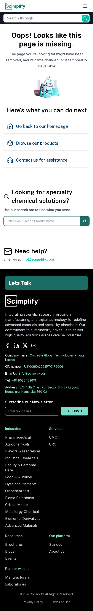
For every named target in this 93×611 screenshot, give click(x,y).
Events (10, 558)
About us (56, 551)
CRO (52, 444)
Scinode (55, 544)
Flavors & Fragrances (23, 451)
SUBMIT (77, 411)
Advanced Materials (21, 525)
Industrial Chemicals (21, 458)
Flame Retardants (19, 498)
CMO (53, 437)
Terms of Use (60, 602)
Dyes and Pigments (21, 484)
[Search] (84, 221)
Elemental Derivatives (22, 518)
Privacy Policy (33, 602)
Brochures (14, 544)
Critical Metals (16, 505)
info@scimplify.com (38, 259)
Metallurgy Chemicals (22, 511)
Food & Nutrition (18, 477)
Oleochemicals (17, 491)
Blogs (9, 551)
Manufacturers (17, 577)
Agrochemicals (17, 444)
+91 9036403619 (24, 380)
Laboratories (15, 584)
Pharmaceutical (18, 437)
